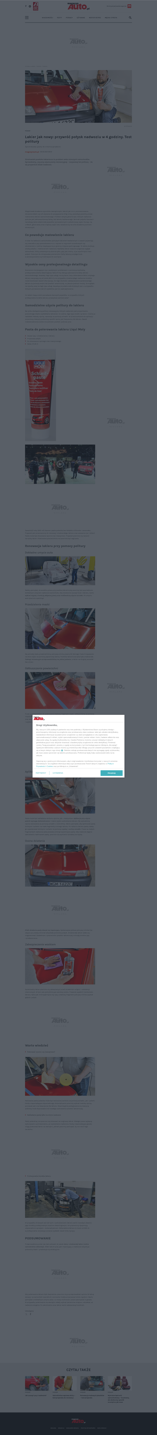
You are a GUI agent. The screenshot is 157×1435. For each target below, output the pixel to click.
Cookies (50, 766)
